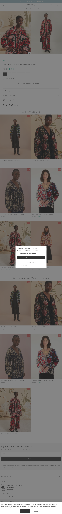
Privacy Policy (48, 269)
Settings (36, 511)
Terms (51, 269)
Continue (45, 262)
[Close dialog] (59, 237)
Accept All (25, 511)
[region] (31, 508)
